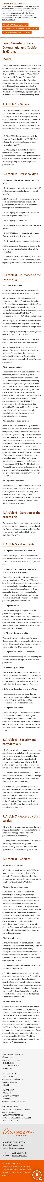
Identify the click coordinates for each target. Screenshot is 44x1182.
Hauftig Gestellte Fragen (17, 1118)
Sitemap (5, 1175)
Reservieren (9, 1112)
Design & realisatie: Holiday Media (16, 1167)
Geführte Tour (11, 1065)
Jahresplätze (10, 1082)
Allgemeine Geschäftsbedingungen (16, 1169)
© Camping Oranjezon (11, 1164)
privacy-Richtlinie (8, 20)
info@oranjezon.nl (19, 1155)
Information (10, 1106)
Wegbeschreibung (13, 1115)
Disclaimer (28, 1173)
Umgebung (8, 1090)
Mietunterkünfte (13, 1079)
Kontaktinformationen (16, 1109)
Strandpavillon (11, 1096)
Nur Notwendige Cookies (16, 32)
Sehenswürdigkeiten (14, 1101)
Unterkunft (9, 1073)
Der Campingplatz (12, 1054)
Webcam (7, 1068)
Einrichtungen (11, 1060)
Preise (6, 1085)
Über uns (8, 1057)
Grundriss (8, 1063)
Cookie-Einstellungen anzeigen (20, 28)
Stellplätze (9, 1076)
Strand (7, 1093)
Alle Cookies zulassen (15, 25)
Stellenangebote (12, 1120)
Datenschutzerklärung (12, 1173)
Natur (6, 1098)
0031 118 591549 (19, 1153)
